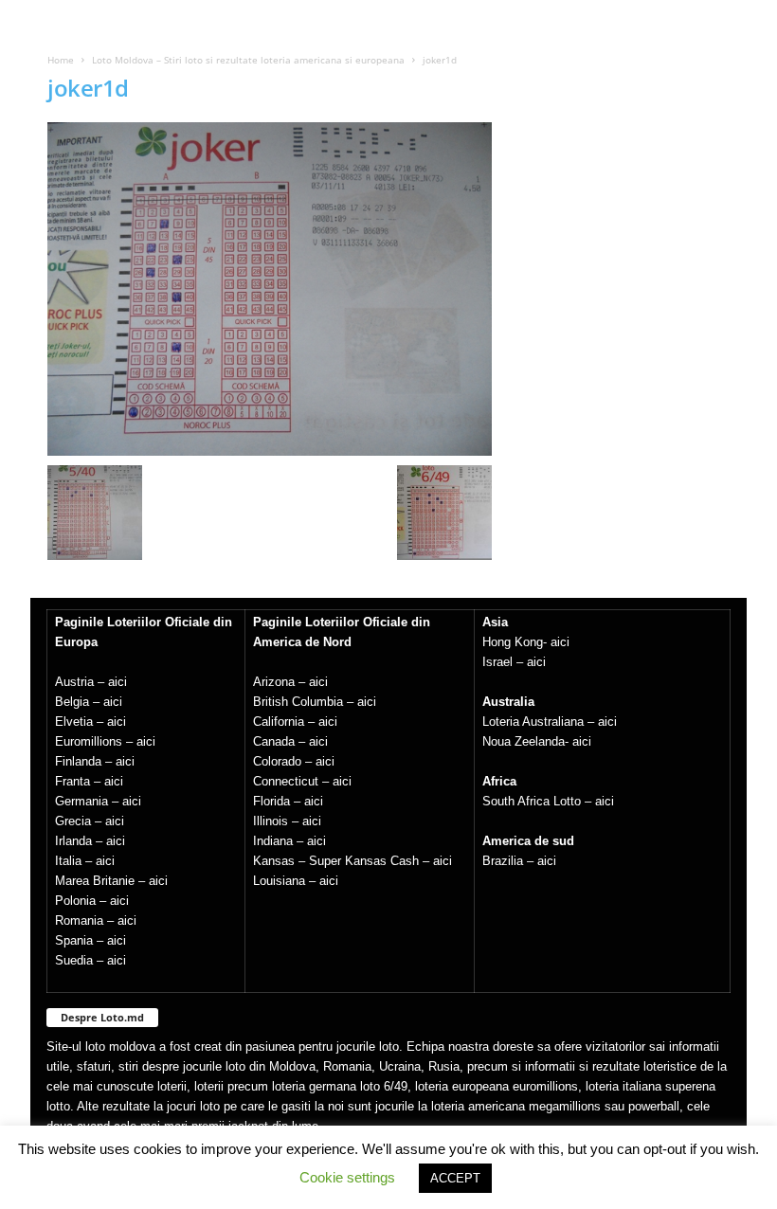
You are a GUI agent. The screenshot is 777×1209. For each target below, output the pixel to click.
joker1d (88, 87)
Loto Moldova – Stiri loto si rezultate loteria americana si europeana (248, 59)
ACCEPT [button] (455, 1178)
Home (60, 59)
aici (117, 682)
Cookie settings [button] (347, 1177)
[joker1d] (269, 289)
